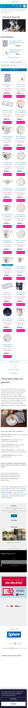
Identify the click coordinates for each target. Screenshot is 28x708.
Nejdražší (19, 62)
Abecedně (13, 65)
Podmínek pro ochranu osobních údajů (18, 565)
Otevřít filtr (14, 69)
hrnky (22, 494)
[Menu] (24, 6)
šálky (25, 494)
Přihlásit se (14, 568)
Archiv (14, 515)
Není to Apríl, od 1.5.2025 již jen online (14, 508)
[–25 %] (7, 260)
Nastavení (13, 699)
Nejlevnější (12, 62)
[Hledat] (1, 6)
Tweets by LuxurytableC (14, 549)
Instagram (12, 629)
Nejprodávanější (5, 65)
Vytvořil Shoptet (10, 643)
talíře (19, 494)
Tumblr (16, 629)
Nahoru (15, 373)
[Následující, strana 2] (14, 366)
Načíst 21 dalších (14, 361)
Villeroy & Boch (13, 486)
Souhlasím (13, 704)
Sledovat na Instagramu (15, 542)
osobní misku (5, 496)
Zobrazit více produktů (13, 57)
